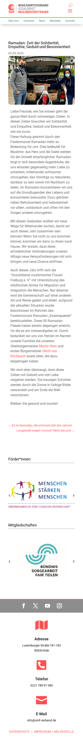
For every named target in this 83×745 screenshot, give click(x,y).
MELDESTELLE (64, 731)
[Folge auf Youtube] (47, 606)
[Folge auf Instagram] (59, 606)
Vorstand (28, 20)
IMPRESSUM (42, 731)
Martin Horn (48, 346)
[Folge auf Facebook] (24, 606)
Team (42, 20)
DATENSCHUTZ (19, 731)
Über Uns (13, 20)
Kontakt (70, 20)
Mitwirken (55, 20)
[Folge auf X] (35, 606)
